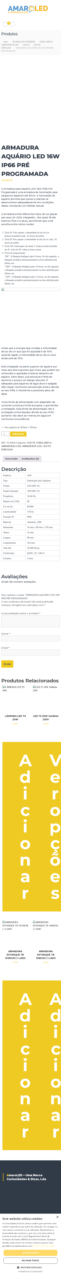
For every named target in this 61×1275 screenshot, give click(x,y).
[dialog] (30, 1244)
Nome (5, 633)
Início (6, 42)
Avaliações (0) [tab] (30, 458)
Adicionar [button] (25, 826)
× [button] (57, 1217)
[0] (5, 24)
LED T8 (26, 45)
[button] (30, 1267)
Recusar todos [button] (30, 1260)
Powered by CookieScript (30, 1271)
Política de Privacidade (44, 1246)
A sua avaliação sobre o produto (20, 613)
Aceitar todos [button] (30, 1252)
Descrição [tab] (11, 458)
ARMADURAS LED (31, 446)
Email (5, 647)
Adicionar (18, 434)
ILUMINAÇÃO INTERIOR (24, 42)
